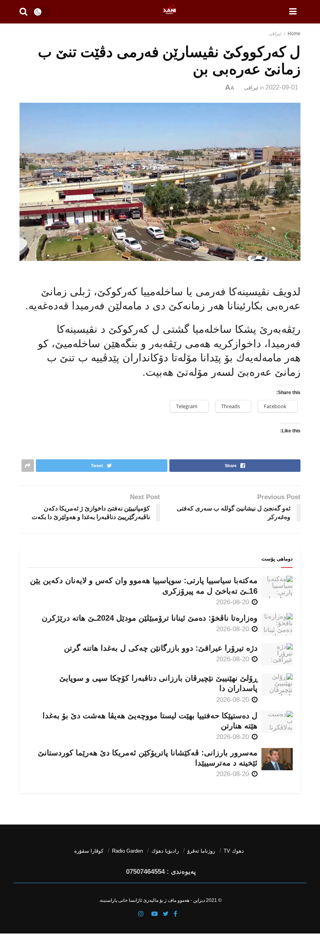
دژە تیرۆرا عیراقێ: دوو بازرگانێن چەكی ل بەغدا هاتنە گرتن (161, 648)
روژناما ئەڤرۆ (201, 851)
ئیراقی (274, 33)
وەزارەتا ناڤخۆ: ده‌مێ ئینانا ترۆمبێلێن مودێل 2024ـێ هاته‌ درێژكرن (150, 618)
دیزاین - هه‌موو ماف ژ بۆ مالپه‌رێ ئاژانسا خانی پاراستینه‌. (152, 900)
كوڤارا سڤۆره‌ (88, 851)
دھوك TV (234, 851)
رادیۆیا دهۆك (165, 851)
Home (294, 33)
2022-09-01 (281, 87)
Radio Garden (127, 851)
